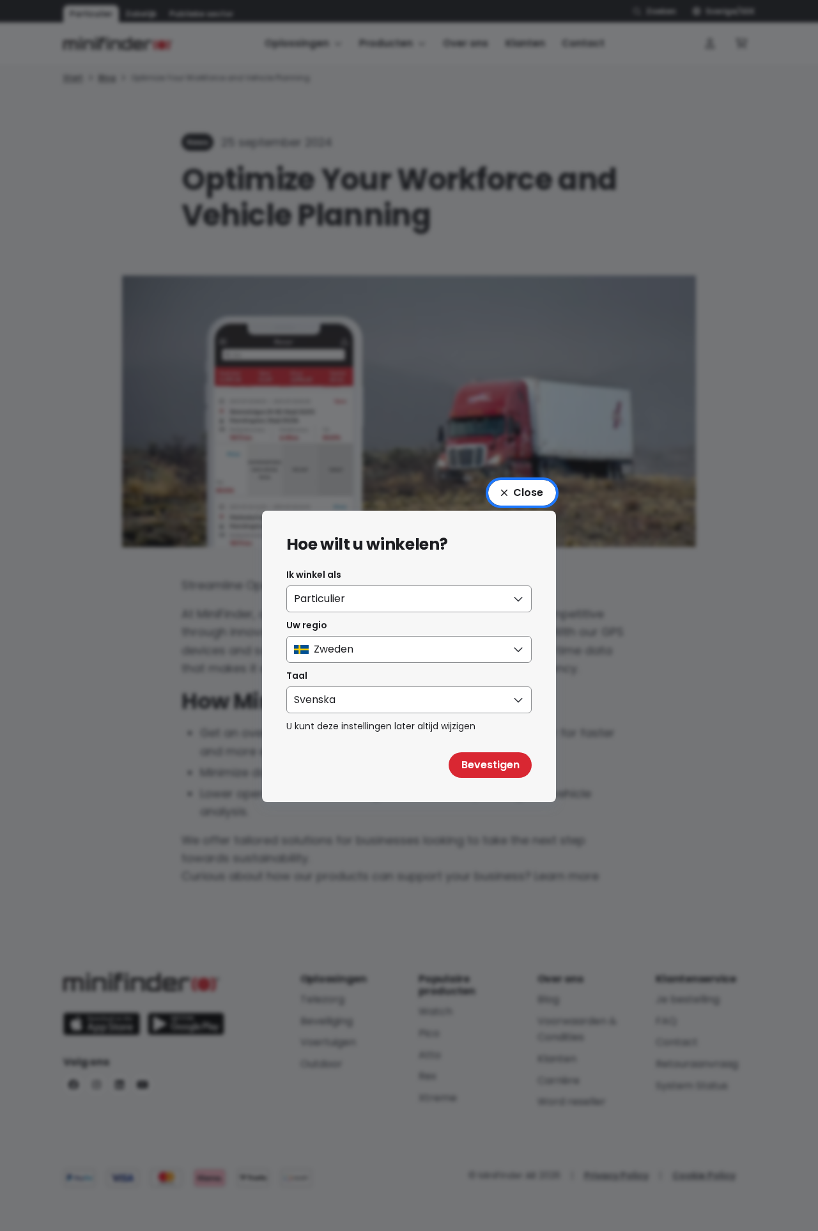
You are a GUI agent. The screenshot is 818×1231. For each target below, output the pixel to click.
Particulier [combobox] (319, 598)
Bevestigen (490, 764)
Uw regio (306, 625)
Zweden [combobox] (333, 649)
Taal (296, 675)
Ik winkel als (313, 574)
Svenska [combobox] (315, 699)
